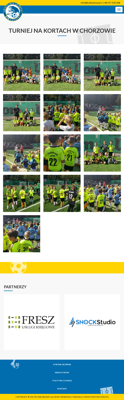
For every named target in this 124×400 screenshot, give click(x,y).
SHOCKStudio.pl (100, 397)
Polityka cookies (62, 380)
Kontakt (62, 388)
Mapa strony (62, 372)
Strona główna (62, 364)
